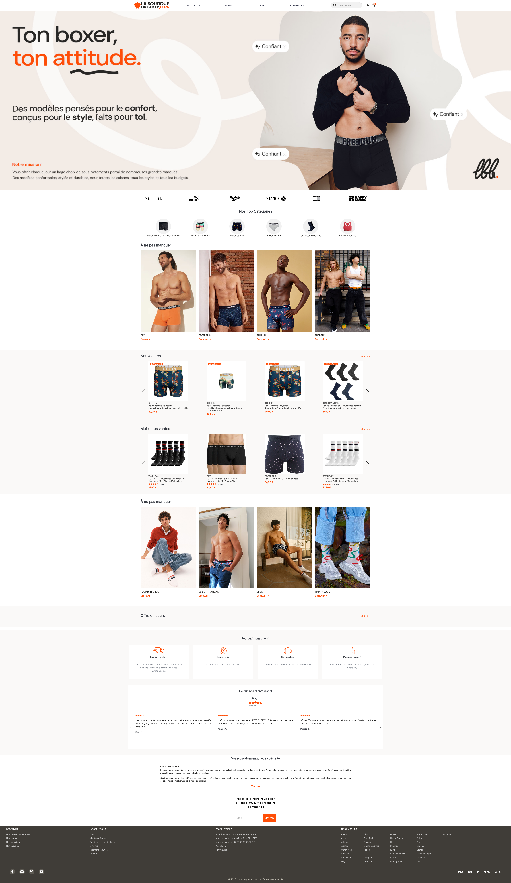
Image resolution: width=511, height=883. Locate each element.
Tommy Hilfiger (424, 853)
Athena (344, 842)
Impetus (394, 846)
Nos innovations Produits (18, 834)
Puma (419, 842)
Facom (367, 850)
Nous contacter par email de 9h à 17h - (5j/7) (236, 838)
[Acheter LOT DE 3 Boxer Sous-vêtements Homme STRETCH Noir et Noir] (226, 454)
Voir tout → (365, 356)
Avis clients (221, 846)
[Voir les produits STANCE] (235, 198)
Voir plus (255, 786)
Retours (93, 853)
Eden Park (368, 838)
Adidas (344, 834)
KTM (392, 850)
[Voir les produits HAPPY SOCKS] (317, 198)
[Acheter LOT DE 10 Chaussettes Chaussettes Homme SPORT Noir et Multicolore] (168, 454)
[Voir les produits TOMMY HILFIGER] (276, 198)
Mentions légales (98, 838)
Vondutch (447, 834)
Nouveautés (221, 850)
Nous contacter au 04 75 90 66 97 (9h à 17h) (236, 842)
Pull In (420, 838)
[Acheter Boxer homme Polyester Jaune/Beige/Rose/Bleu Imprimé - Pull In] (168, 381)
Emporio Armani (371, 846)
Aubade (344, 846)
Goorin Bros (369, 861)
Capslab (345, 853)
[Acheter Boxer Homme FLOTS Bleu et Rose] (285, 454)
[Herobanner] (255, 100)
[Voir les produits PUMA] (153, 198)
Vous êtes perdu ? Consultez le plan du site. (236, 834)
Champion (346, 857)
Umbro (420, 861)
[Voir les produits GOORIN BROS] (358, 198)
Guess (393, 834)
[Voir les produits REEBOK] (194, 198)
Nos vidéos (11, 838)
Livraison (94, 846)
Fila (365, 853)
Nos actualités (13, 842)
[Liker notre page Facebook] (12, 871)
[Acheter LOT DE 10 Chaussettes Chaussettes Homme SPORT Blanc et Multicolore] (343, 454)
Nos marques (12, 846)
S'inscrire (269, 818)
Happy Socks (396, 838)
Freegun (368, 857)
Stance (420, 850)
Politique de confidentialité (102, 842)
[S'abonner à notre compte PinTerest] (31, 871)
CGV (92, 834)
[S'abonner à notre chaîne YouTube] (41, 871)
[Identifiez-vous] (368, 5)
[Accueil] (151, 5)
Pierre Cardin (423, 834)
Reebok (420, 846)
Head (392, 842)
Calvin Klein (346, 850)
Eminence (368, 842)
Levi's (393, 857)
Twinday (421, 857)
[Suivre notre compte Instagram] (22, 871)
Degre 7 (345, 861)
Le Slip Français (397, 853)
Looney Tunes (397, 861)
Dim (366, 834)
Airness (344, 838)
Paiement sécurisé (99, 850)
